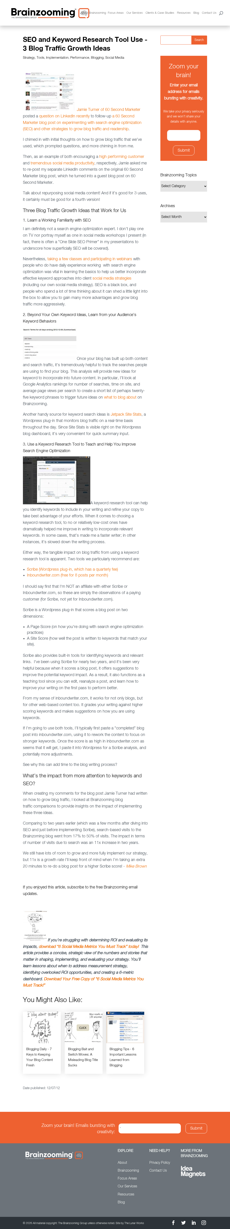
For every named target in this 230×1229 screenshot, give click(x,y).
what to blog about (120, 397)
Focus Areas (116, 12)
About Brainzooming (93, 12)
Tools (40, 57)
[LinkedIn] (193, 1223)
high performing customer (121, 157)
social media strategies (112, 278)
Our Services (134, 12)
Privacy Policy (159, 1163)
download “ (48, 947)
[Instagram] (203, 1223)
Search (199, 40)
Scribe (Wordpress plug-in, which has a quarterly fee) (72, 569)
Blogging (97, 57)
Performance (79, 57)
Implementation (57, 57)
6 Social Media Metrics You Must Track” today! (98, 947)
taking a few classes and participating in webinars (89, 259)
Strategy (29, 57)
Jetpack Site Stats (126, 415)
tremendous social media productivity (62, 163)
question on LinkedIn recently (64, 116)
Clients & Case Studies (160, 12)
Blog (196, 12)
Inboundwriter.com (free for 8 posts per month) (67, 575)
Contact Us (209, 12)
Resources (183, 12)
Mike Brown (136, 866)
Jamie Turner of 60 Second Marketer (108, 110)
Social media (114, 57)
